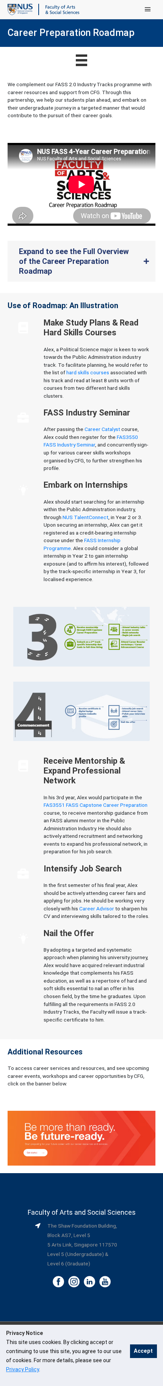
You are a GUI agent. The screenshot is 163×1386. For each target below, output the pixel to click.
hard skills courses (87, 372)
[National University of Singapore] (20, 9)
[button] (81, 261)
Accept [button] (143, 1351)
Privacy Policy (22, 1369)
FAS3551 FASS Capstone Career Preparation (95, 805)
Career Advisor (96, 908)
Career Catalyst (102, 429)
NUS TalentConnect (85, 517)
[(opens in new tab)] (81, 1138)
